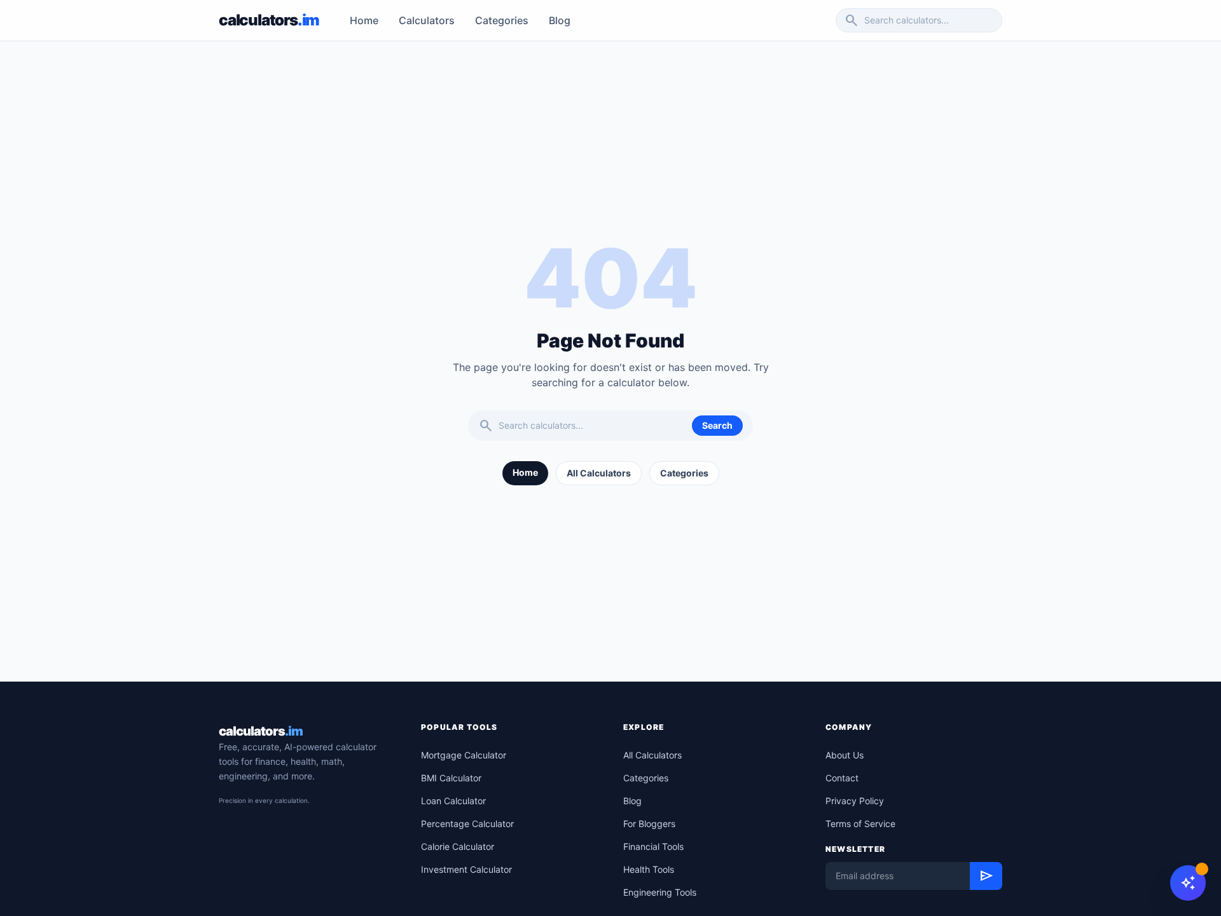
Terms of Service (860, 823)
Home (364, 20)
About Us (844, 755)
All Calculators (599, 473)
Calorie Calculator (457, 846)
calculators (261, 731)
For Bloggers (649, 823)
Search (717, 425)
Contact (842, 777)
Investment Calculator (466, 869)
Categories (501, 20)
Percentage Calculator (467, 823)
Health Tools (648, 869)
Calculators (427, 20)
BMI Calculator (451, 777)
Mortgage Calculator (463, 755)
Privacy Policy (854, 800)
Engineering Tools (659, 892)
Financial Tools (653, 846)
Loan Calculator (453, 800)
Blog (559, 20)
